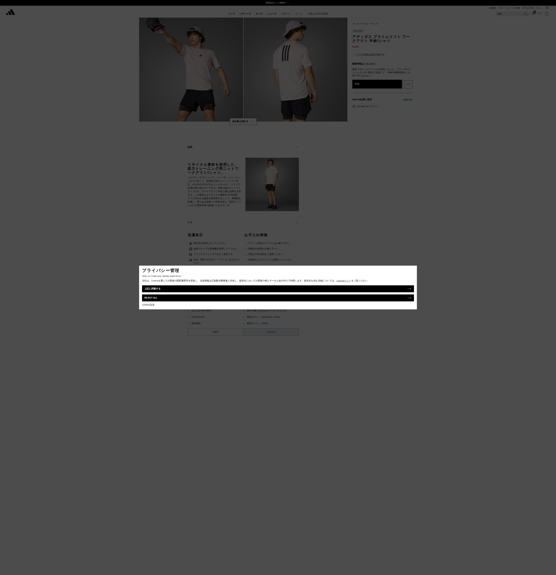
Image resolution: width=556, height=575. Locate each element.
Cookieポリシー (343, 281)
